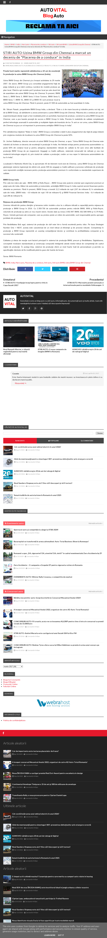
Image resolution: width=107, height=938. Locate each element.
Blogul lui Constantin (11, 680)
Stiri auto (51, 44)
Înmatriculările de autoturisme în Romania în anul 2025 (37, 495)
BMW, (7, 65)
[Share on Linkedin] (60, 269)
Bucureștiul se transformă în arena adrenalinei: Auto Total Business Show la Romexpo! (51, 541)
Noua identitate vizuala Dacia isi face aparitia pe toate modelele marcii (43, 920)
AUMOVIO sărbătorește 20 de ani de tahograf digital (87, 350)
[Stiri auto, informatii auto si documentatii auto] (53, 13)
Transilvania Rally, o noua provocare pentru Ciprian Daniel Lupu (39, 795)
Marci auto (25, 44)
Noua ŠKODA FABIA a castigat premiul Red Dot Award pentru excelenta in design (47, 773)
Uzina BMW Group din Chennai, (77, 65)
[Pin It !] (77, 269)
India (18, 44)
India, (12, 65)
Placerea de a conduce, (33, 65)
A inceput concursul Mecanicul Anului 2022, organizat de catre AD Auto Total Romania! (51, 609)
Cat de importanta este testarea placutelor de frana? (35, 751)
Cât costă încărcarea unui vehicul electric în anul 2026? (37, 447)
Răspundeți (19, 383)
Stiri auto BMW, (58, 65)
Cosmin (15, 373)
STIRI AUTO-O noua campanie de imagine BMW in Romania (52, 350)
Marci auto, (19, 65)
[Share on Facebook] (25, 269)
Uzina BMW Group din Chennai (79, 44)
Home (7, 44)
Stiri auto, (47, 65)
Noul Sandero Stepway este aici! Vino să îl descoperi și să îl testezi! (43, 483)
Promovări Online (10, 684)
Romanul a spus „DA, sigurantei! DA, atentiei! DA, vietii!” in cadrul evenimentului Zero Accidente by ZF (58, 553)
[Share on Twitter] (42, 269)
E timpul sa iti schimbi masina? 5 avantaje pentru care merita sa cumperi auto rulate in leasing (52, 876)
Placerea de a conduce (39, 44)
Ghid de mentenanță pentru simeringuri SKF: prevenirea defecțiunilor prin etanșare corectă (53, 459)
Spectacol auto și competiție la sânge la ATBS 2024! (36, 530)
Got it (61, 935)
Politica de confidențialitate (14, 720)
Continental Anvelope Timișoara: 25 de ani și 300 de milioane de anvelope (44, 784)
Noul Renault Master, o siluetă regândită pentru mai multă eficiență (16, 351)
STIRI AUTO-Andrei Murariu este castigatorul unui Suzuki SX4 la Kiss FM (45, 633)
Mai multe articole (95, 523)
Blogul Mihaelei (9, 682)
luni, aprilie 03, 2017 (92, 373)
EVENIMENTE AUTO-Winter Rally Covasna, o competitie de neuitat (43, 577)
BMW (13, 44)
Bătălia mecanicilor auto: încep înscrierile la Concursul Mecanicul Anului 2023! (47, 598)
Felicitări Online (9, 686)
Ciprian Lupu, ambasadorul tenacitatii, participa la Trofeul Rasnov (40, 898)
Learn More (49, 935)
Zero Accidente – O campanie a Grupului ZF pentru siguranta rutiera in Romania (48, 565)
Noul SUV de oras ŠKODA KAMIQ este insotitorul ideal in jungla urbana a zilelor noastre (50, 887)
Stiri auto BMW (61, 44)
